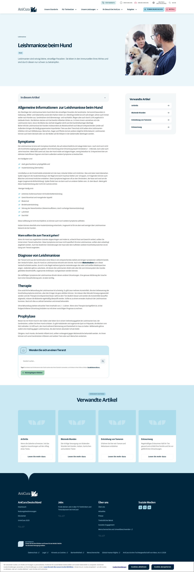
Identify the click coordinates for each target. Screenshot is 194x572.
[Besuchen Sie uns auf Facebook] (140, 507)
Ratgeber (130, 9)
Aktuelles (101, 511)
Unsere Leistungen (88, 9)
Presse (100, 516)
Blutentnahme (88, 263)
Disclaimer (22, 516)
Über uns (101, 507)
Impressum (22, 507)
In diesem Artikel (30, 97)
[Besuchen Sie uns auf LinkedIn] (149, 507)
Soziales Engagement (106, 525)
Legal (44, 553)
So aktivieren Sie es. (94, 367)
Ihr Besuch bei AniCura (111, 9)
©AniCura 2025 (24, 520)
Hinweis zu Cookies (58, 553)
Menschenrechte (93, 553)
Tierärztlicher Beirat (105, 520)
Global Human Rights (110, 553)
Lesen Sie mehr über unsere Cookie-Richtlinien (58, 567)
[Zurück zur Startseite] (27, 9)
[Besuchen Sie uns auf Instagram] (145, 507)
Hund (20, 53)
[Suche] (102, 361)
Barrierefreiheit (76, 553)
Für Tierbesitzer (68, 9)
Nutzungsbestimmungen (27, 511)
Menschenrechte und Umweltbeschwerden (114, 529)
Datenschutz (32, 553)
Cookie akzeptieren (162, 567)
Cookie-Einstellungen (119, 567)
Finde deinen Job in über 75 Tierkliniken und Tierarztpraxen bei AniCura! (74, 508)
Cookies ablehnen (139, 567)
